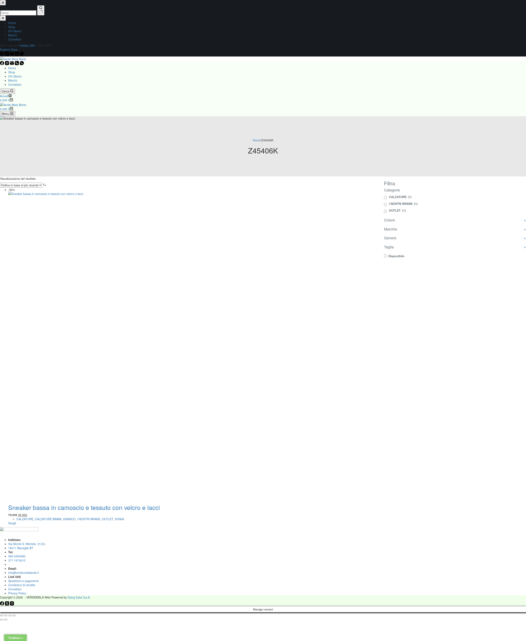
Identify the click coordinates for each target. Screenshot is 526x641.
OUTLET (107, 519)
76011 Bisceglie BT (20, 548)
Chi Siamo (15, 76)
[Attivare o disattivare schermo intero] (5, 615)
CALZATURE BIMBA (48, 519)
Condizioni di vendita (21, 585)
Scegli (12, 523)
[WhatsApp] (22, 64)
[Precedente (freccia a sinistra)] (1, 619)
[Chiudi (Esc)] (14, 615)
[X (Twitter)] (7, 604)
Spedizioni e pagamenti (23, 581)
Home (12, 68)
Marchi (12, 80)
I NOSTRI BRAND (88, 519)
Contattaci (14, 84)
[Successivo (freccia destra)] (5, 619)
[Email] (12, 64)
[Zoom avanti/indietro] (1, 615)
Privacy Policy (17, 593)
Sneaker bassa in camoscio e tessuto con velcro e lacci (84, 507)
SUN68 (119, 519)
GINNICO (69, 519)
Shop (11, 72)
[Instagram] (7, 64)
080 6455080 (16, 556)
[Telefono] (17, 64)
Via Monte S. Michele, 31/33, (27, 544)
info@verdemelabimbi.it (23, 573)
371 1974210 (16, 560)
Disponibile (396, 256)
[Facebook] (2, 64)
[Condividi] (10, 615)
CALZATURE (24, 519)
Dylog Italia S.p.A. (79, 597)
